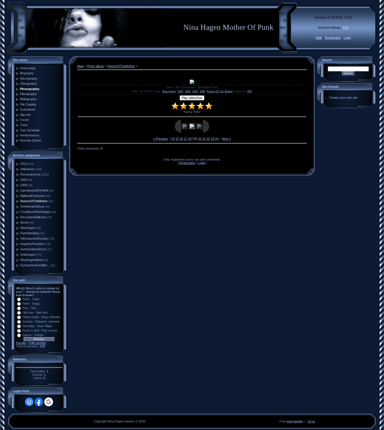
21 (204, 138)
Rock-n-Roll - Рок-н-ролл (39, 330)
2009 (23, 179)
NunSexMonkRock (33, 249)
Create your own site (343, 97)
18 (189, 138)
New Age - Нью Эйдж (37, 326)
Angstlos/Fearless (32, 244)
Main (319, 37)
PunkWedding (29, 233)
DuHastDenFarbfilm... (35, 265)
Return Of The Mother (220, 91)
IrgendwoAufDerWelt (34, 190)
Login (347, 37)
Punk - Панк (30, 299)
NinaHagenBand (31, 260)
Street (24, 222)
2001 (195, 91)
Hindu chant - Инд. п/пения (41, 317)
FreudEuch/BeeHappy (35, 211)
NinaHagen (27, 227)
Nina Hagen (169, 91)
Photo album (95, 66)
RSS (345, 27)
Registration (333, 37)
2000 (188, 91)
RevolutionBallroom (33, 217)
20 (200, 138)
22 (208, 138)
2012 (23, 163)
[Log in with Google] (48, 401)
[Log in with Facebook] (39, 402)
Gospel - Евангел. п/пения (40, 321)
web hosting (295, 421)
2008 (23, 185)
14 (173, 138)
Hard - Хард (30, 303)
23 (212, 138)
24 (216, 138)
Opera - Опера (32, 335)
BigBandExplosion (32, 195)
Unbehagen (28, 254)
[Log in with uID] (29, 402)
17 (185, 138)
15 (177, 138)
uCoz (311, 421)
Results (21, 343)
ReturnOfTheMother (34, 201)
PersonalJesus (30, 174)
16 (181, 138)
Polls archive (37, 343)
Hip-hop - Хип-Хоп (35, 312)
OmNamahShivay (32, 206)
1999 (202, 91)
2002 (180, 91)
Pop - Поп (29, 308)
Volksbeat (26, 169)
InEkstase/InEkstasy (34, 238)
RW (249, 91)
